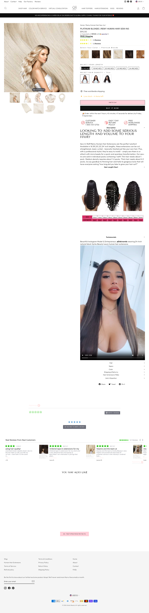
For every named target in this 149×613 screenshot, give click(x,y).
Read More (10, 458)
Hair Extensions (101, 8)
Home (82, 25)
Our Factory (28, 2)
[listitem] (63, 453)
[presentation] (81, 56)
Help (20, 2)
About (6, 2)
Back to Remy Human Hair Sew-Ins (76, 534)
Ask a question (111, 378)
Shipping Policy (43, 570)
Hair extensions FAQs (111, 375)
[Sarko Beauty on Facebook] (9, 588)
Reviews (38, 2)
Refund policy (9, 570)
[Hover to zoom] (38, 57)
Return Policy (43, 566)
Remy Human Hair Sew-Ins (95, 25)
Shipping (89, 36)
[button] (112, 34)
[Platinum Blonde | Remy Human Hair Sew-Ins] (15, 98)
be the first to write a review (74, 427)
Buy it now (112, 108)
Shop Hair (22, 8)
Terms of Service (10, 566)
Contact (13, 2)
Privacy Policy (43, 562)
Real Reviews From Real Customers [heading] (20, 440)
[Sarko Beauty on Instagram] (5, 588)
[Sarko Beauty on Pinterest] (13, 588)
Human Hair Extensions (12, 562)
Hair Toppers (87, 8)
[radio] (84, 54)
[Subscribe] (33, 581)
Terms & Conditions (45, 559)
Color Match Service (38, 8)
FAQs (75, 570)
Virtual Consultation (58, 8)
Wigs (112, 8)
